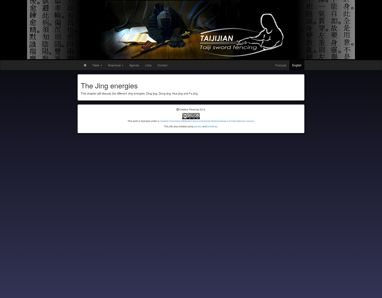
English (296, 65)
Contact (162, 65)
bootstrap (212, 126)
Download (114, 65)
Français (280, 65)
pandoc (198, 126)
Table (96, 65)
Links (148, 65)
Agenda (134, 65)
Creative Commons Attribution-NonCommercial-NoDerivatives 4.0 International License (207, 121)
